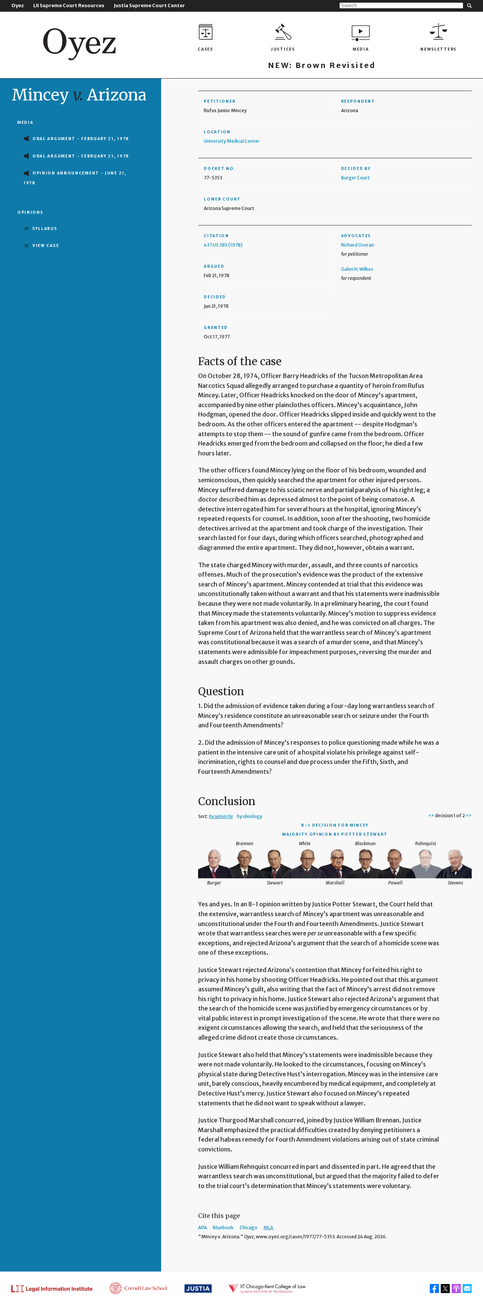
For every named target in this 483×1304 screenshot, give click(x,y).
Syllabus (44, 228)
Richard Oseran (357, 245)
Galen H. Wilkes (357, 269)
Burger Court (355, 178)
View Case (45, 245)
